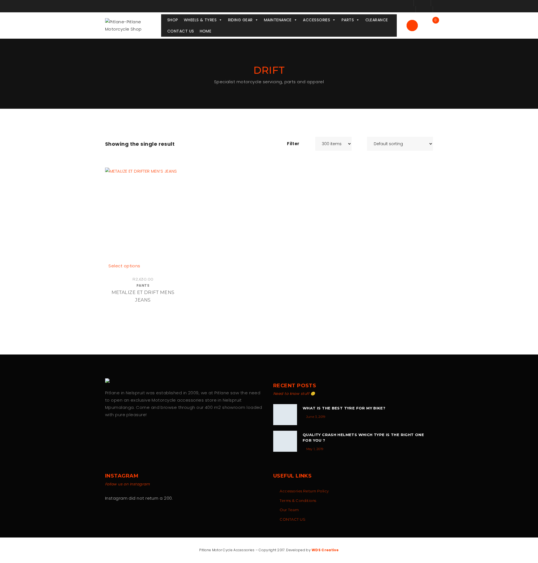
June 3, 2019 (315, 417)
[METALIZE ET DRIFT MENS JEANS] (143, 215)
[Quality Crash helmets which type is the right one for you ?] (285, 441)
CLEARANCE (376, 20)
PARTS (348, 20)
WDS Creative (325, 550)
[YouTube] (131, 432)
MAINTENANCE (278, 20)
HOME (206, 31)
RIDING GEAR (240, 20)
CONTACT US (180, 31)
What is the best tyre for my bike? (344, 408)
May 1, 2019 (314, 449)
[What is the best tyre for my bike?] (285, 414)
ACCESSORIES (316, 20)
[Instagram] (119, 432)
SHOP (172, 20)
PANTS (142, 285)
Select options (124, 266)
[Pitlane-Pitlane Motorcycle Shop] (133, 25)
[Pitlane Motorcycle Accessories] (109, 380)
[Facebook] (107, 432)
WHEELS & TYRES (200, 20)
